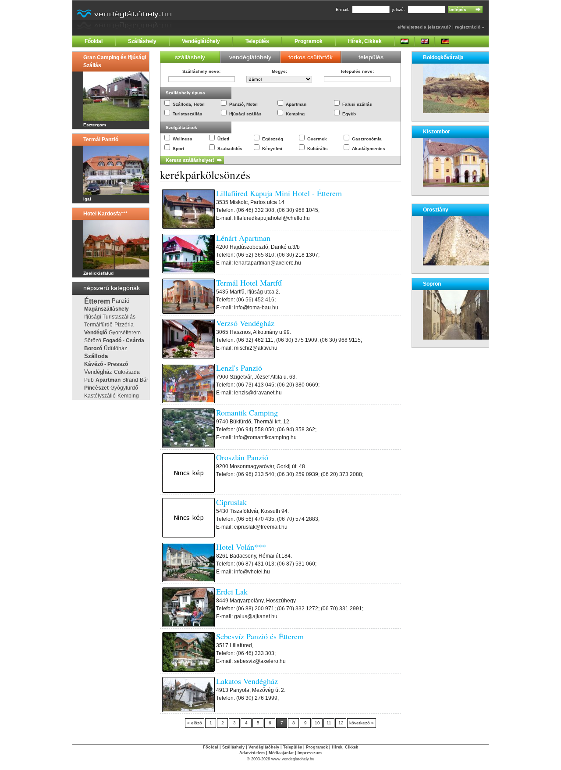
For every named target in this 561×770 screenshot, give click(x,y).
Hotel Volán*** (241, 546)
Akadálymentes (368, 148)
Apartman (108, 380)
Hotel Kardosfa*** (105, 214)
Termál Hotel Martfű (249, 282)
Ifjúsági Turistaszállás (109, 317)
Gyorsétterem (125, 332)
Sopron (432, 284)
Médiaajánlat (281, 753)
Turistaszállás (187, 113)
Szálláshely (142, 41)
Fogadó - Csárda (123, 340)
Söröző (92, 340)
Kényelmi (272, 148)
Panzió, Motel (243, 104)
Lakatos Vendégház (247, 681)
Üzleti (223, 138)
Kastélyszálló (100, 396)
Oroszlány (435, 210)
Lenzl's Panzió (239, 367)
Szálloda (96, 356)
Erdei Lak (232, 591)
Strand (130, 380)
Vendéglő (95, 332)
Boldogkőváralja (443, 57)
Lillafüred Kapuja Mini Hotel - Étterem (279, 193)
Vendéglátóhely (201, 41)
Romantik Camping (247, 412)
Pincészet (96, 388)
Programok (309, 41)
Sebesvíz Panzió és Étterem (260, 636)
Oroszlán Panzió (242, 457)
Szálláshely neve (200, 71)
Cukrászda (127, 372)
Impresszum (310, 753)
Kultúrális (317, 148)
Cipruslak (231, 502)
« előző (194, 722)
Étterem (97, 301)
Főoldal (94, 41)
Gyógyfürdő (124, 388)
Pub (89, 380)
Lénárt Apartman (243, 238)
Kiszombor (436, 132)
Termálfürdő (98, 325)
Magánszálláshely (106, 309)
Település (257, 41)
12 (341, 722)
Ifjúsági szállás (245, 113)
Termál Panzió (100, 139)
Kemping (128, 396)
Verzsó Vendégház (245, 323)
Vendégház (98, 372)
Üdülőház (115, 348)
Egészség (272, 138)
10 (317, 722)
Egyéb (349, 113)
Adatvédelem (252, 753)
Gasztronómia (367, 138)
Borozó (93, 348)
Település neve (356, 71)
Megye (279, 71)
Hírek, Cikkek (365, 41)
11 (329, 722)
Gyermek (317, 138)
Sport (178, 148)
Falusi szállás (357, 104)
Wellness (182, 138)
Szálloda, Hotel (189, 104)
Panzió (120, 300)
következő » (361, 722)
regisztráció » (469, 27)
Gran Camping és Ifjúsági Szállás (114, 61)
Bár (144, 380)
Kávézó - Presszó (106, 364)
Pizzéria (124, 325)
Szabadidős (229, 148)
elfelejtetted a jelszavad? (424, 27)
